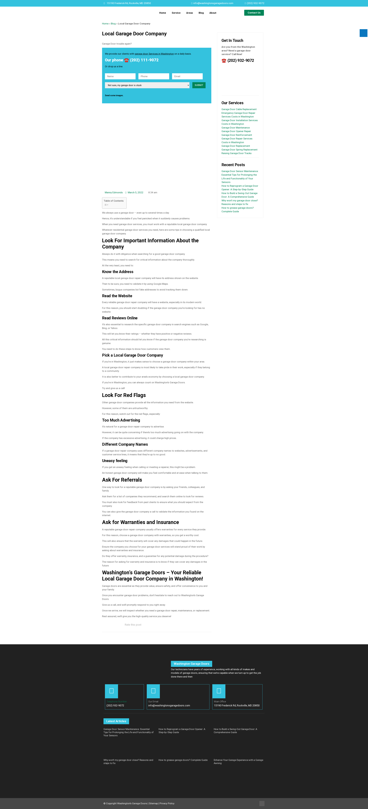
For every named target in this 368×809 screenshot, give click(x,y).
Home (162, 12)
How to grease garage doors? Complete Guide (183, 760)
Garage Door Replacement (236, 145)
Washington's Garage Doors (132, 803)
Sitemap (153, 803)
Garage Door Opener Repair (236, 131)
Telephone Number (117, 701)
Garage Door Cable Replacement (239, 109)
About (212, 12)
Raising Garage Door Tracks (237, 153)
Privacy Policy (167, 803)
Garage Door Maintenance (236, 127)
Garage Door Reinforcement (237, 135)
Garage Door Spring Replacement (239, 149)
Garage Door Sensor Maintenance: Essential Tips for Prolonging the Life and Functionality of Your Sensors (128, 732)
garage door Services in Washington (154, 53)
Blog (201, 12)
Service (176, 12)
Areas (189, 12)
